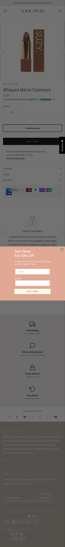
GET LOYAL (32, 291)
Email (18, 278)
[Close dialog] (61, 249)
